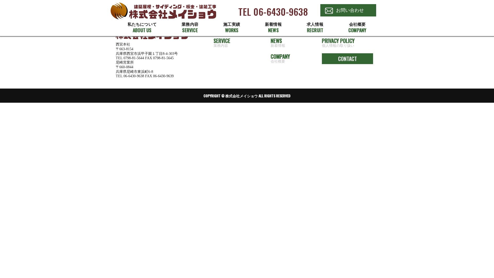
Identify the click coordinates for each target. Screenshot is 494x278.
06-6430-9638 (133, 76)
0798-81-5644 (133, 58)
